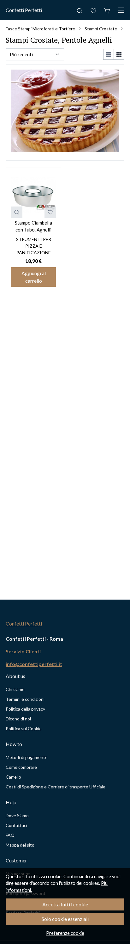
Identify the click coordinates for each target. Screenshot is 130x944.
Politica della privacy (25, 709)
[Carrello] (107, 10)
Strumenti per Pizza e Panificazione (33, 246)
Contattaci (16, 825)
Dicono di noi (18, 718)
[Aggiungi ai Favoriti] (50, 212)
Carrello (13, 777)
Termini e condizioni (25, 699)
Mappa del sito (20, 845)
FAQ (10, 835)
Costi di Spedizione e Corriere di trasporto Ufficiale (55, 786)
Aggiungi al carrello (33, 277)
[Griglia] (119, 54)
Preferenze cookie (65, 933)
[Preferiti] (93, 10)
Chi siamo (15, 689)
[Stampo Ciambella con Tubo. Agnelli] (33, 195)
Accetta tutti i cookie (65, 904)
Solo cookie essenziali (65, 919)
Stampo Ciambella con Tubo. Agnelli (33, 226)
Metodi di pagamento (27, 757)
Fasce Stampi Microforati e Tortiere (40, 28)
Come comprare (21, 767)
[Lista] (108, 54)
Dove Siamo (17, 815)
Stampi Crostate (101, 28)
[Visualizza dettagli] (17, 212)
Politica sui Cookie (24, 728)
